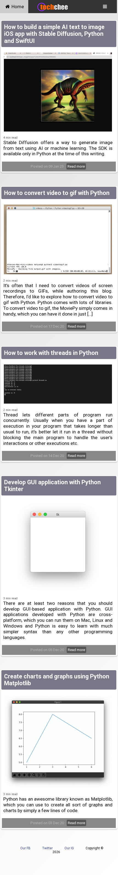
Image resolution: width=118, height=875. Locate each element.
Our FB (25, 848)
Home (17, 6)
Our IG (69, 848)
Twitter (47, 848)
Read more (76, 166)
